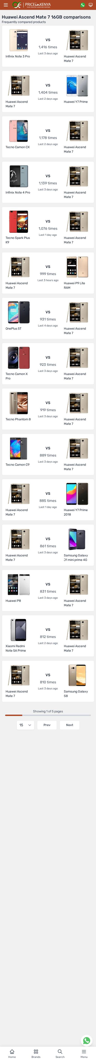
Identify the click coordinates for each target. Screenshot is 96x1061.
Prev (47, 725)
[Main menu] (6, 5)
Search (60, 1057)
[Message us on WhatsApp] (82, 4)
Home (12, 1057)
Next (69, 725)
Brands (35, 1057)
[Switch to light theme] (90, 4)
